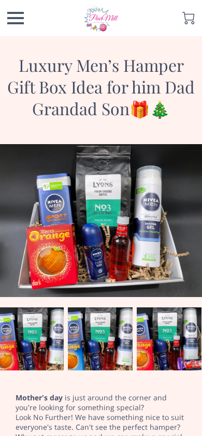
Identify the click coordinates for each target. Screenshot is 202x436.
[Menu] (15, 18)
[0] (188, 18)
